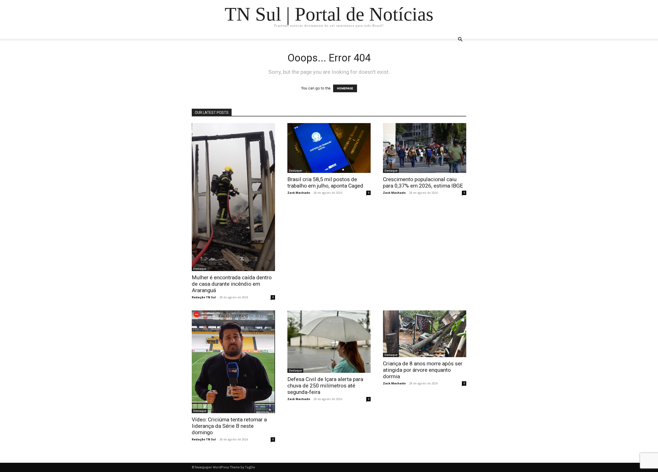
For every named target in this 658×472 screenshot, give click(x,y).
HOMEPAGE (345, 88)
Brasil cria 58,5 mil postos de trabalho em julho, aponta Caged (325, 182)
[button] (460, 40)
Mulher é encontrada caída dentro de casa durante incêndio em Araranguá (232, 283)
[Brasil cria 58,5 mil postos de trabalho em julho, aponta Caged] (329, 148)
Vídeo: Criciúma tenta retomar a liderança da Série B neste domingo (229, 426)
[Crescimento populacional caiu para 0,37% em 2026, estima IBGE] (424, 148)
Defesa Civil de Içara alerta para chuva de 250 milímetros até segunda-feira (325, 385)
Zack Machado (298, 193)
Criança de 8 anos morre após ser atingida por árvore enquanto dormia (422, 370)
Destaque (199, 269)
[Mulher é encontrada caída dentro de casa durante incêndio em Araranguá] (233, 197)
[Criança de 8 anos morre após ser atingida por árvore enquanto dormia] (424, 333)
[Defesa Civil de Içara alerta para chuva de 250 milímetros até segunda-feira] (329, 341)
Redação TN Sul (204, 297)
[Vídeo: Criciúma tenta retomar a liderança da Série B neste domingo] (233, 361)
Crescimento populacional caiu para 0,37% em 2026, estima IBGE (423, 182)
